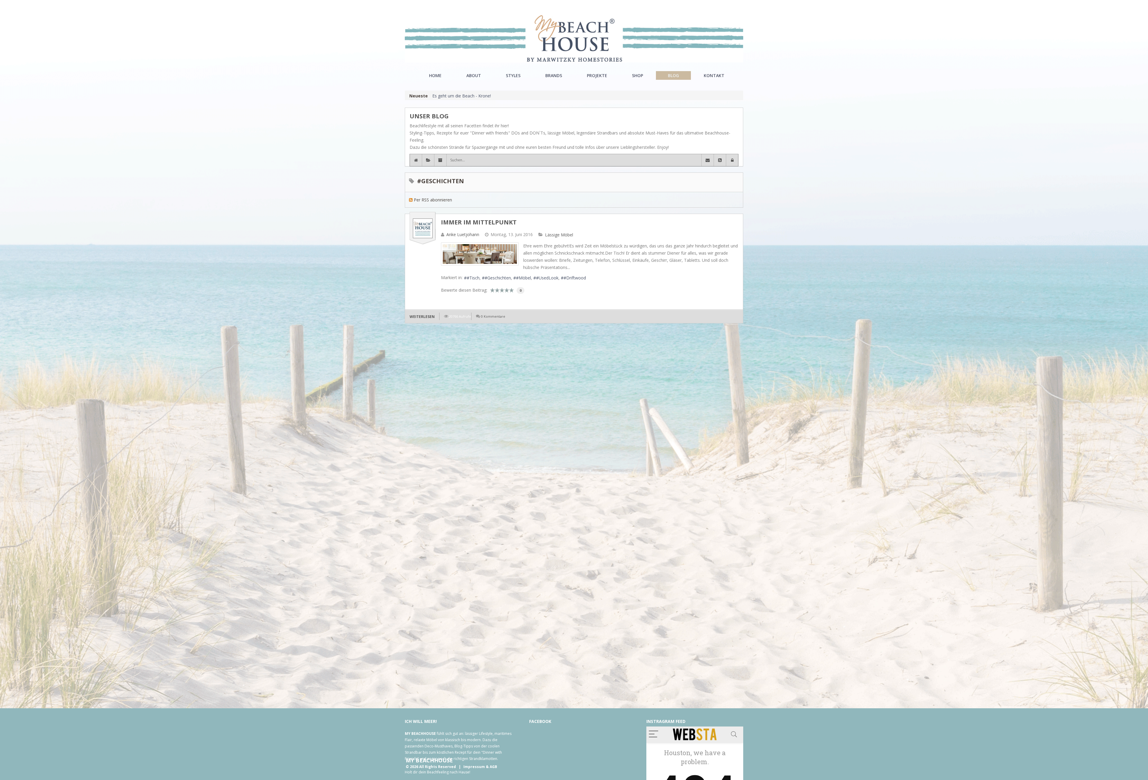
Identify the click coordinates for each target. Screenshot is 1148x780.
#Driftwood (575, 278)
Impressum (474, 766)
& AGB (491, 766)
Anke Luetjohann (462, 234)
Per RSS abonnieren (433, 200)
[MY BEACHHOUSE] (574, 38)
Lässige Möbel (559, 235)
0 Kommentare (493, 316)
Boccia (438, 96)
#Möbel (523, 278)
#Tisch (473, 278)
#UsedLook (547, 278)
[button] (732, 160)
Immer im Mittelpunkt (479, 222)
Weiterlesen (422, 316)
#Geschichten (498, 278)
